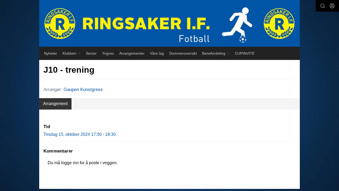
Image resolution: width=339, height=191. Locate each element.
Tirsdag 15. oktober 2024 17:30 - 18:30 (79, 134)
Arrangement (55, 103)
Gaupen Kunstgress (83, 89)
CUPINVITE (245, 53)
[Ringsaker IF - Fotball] (169, 23)
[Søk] (322, 6)
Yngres (108, 53)
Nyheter (50, 53)
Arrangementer (132, 53)
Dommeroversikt (183, 53)
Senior (91, 53)
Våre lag (157, 53)
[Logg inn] (332, 6)
